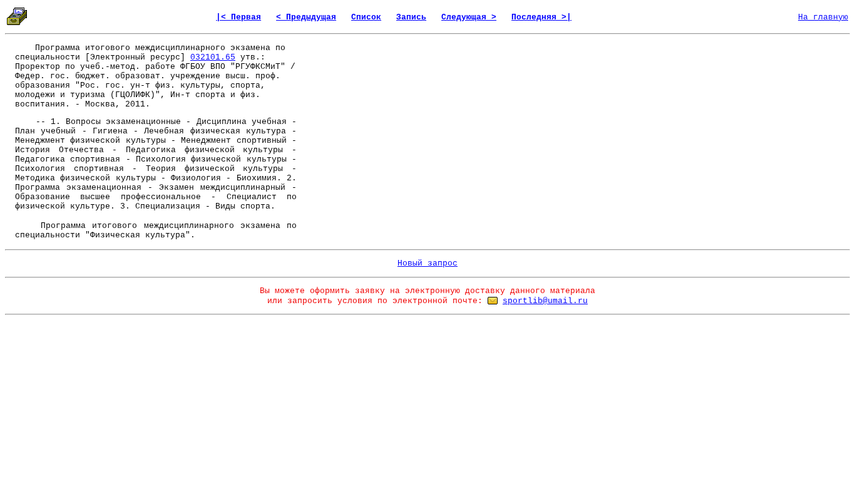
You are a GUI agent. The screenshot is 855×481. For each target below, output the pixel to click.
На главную (823, 17)
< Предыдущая (306, 17)
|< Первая (238, 17)
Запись (411, 17)
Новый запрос (427, 263)
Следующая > (468, 17)
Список (366, 17)
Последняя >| (541, 17)
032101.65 (212, 57)
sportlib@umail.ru (545, 301)
